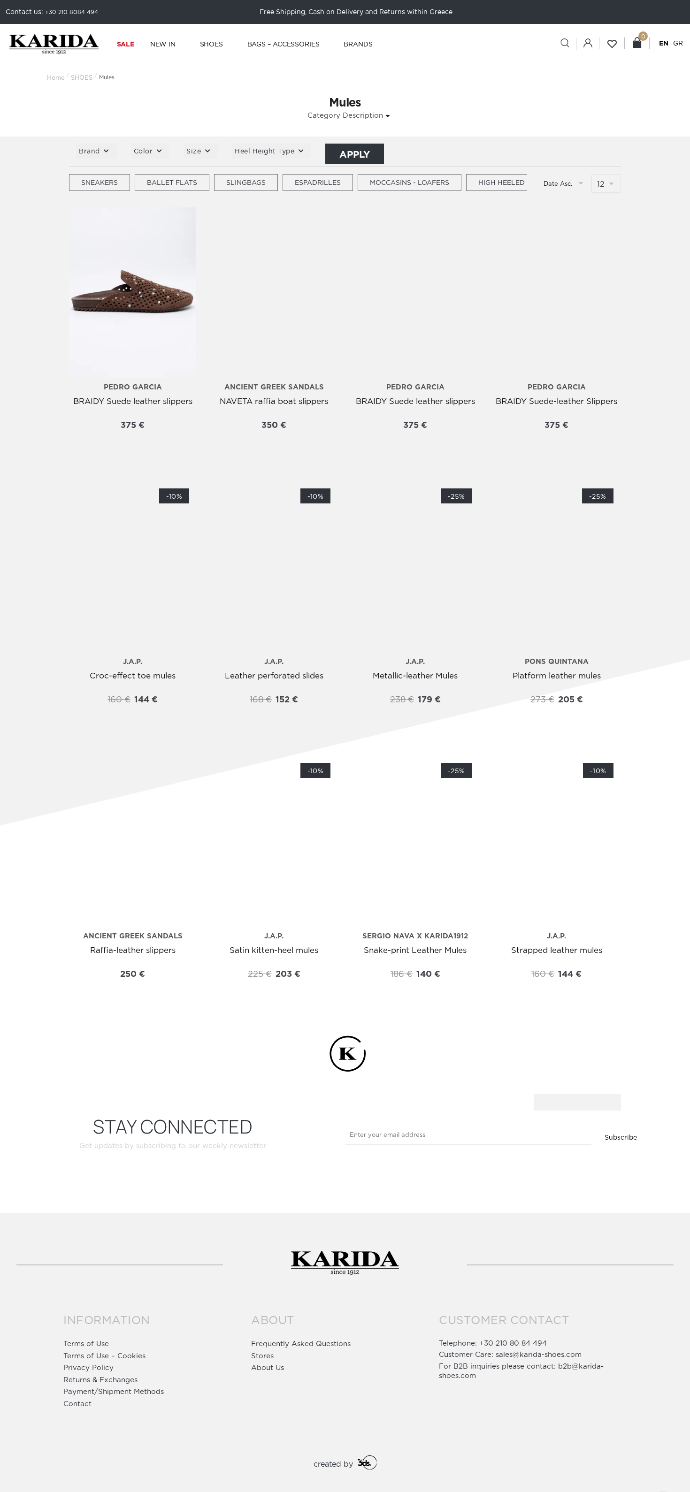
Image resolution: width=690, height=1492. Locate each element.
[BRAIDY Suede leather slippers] (132, 292)
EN (663, 42)
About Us (267, 1367)
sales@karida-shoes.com (539, 1354)
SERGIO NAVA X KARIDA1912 (415, 936)
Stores (262, 1356)
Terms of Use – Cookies (104, 1356)
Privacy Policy (88, 1367)
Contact (77, 1404)
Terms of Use (86, 1343)
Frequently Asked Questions (301, 1343)
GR (678, 42)
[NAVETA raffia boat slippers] (273, 292)
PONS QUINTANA (557, 661)
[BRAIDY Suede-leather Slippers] (556, 292)
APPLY (354, 154)
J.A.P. (132, 661)
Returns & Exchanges (100, 1380)
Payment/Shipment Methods (113, 1391)
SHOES (81, 77)
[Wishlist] (83, 223)
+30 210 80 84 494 (513, 1343)
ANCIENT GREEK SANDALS (274, 387)
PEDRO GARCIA (133, 387)
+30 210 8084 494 (71, 12)
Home (56, 77)
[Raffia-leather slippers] (132, 841)
